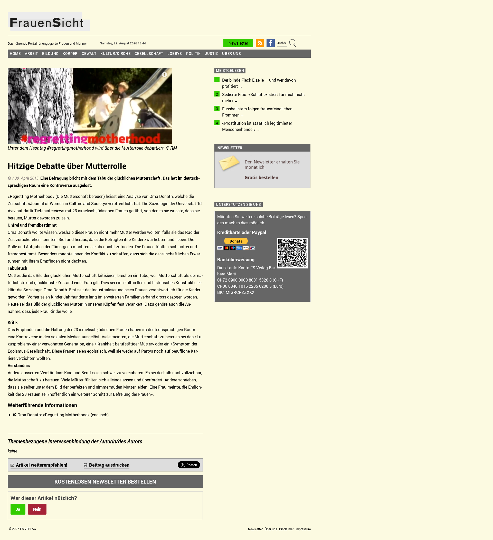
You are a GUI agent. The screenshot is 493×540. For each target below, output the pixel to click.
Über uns (231, 53)
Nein (37, 509)
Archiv (281, 43)
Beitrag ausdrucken (109, 465)
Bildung (50, 53)
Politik (193, 53)
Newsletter (238, 43)
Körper (70, 53)
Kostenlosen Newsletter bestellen (105, 481)
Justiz (211, 53)
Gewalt (89, 53)
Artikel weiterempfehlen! (41, 465)
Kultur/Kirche (115, 53)
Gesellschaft (149, 53)
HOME (15, 53)
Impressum (303, 529)
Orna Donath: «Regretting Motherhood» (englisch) (63, 415)
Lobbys (174, 53)
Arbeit (31, 53)
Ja (18, 509)
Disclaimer (286, 529)
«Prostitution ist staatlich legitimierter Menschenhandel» (257, 126)
